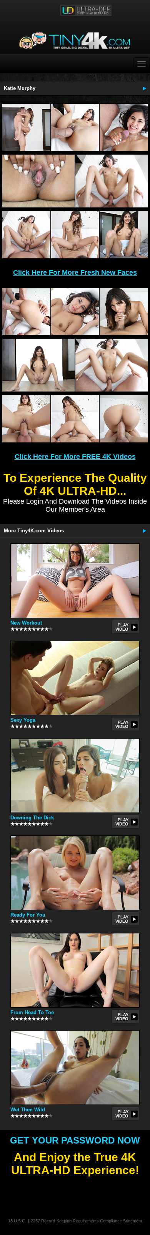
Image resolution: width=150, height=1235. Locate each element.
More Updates (144, 531)
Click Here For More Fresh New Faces (75, 272)
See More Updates (144, 88)
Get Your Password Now (75, 1140)
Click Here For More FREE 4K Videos (75, 456)
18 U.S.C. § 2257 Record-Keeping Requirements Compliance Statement (75, 1221)
